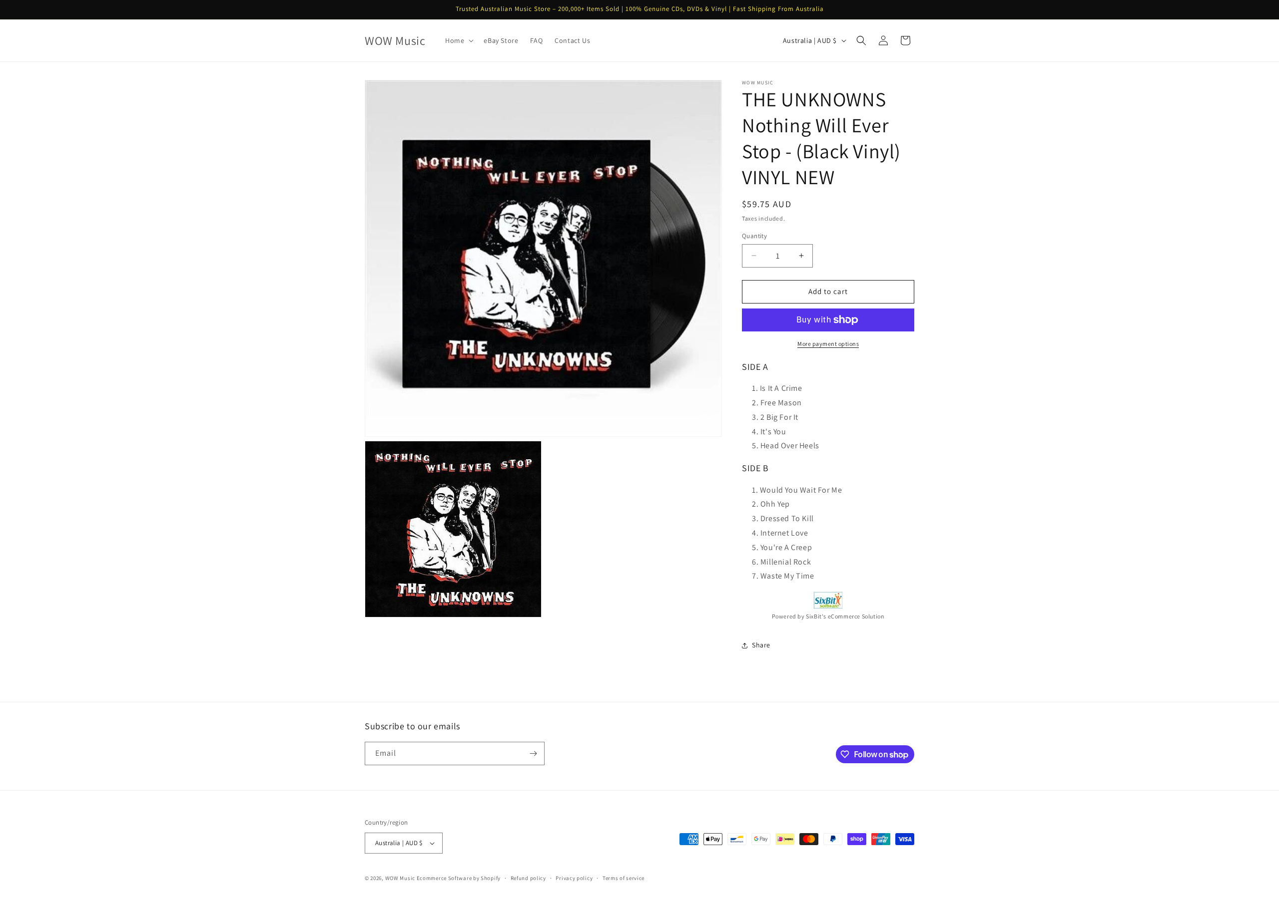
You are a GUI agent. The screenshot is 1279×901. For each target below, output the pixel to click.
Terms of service (623, 878)
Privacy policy (574, 878)
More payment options (828, 343)
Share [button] (761, 644)
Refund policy (528, 878)
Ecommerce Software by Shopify (459, 878)
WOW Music (400, 878)
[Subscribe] (533, 753)
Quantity (754, 236)
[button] (458, 40)
